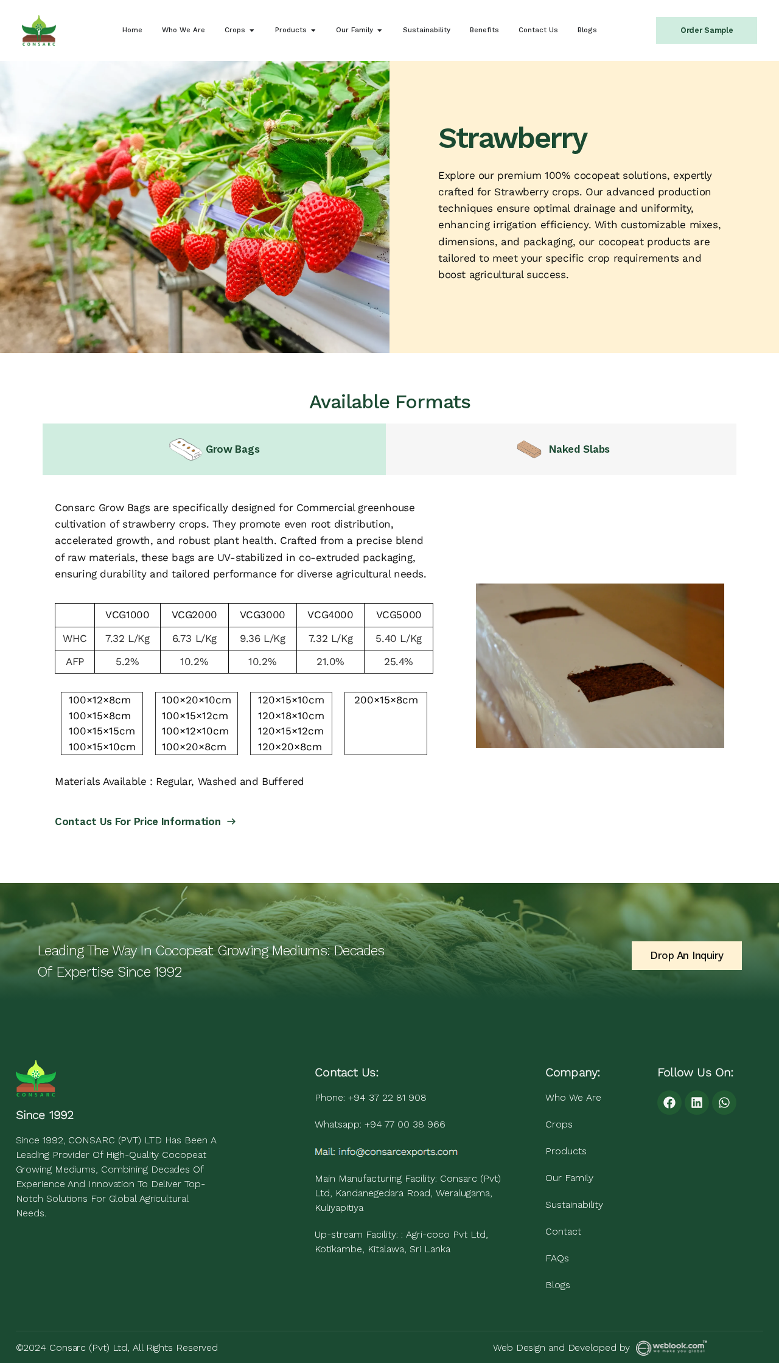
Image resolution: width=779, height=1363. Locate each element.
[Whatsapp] (724, 1102)
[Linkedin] (697, 1102)
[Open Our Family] (379, 30)
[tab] (214, 449)
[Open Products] (313, 30)
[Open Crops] (252, 30)
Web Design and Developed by (561, 1347)
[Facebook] (669, 1102)
